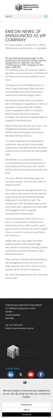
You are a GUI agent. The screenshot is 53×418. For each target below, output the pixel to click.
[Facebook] (40, 374)
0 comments (41, 48)
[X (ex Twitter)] (20, 374)
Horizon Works (26, 48)
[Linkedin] (10, 374)
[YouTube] (30, 374)
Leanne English (15, 45)
